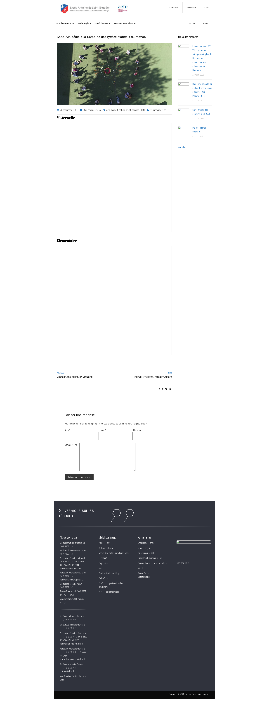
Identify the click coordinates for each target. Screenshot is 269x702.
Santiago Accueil (144, 576)
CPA (207, 8)
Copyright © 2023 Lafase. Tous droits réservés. (189, 694)
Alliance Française (144, 547)
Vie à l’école (101, 24)
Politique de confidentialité (109, 591)
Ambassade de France (146, 542)
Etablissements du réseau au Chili (150, 557)
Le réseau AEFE (104, 557)
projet (128, 109)
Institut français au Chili (146, 552)
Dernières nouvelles (92, 109)
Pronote (191, 8)
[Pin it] (166, 388)
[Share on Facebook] (159, 388)
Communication (159, 109)
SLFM (142, 109)
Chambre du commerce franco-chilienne (153, 563)
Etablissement (63, 24)
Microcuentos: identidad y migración (74, 377)
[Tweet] (163, 388)
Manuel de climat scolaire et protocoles (113, 552)
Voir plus (182, 147)
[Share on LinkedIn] (170, 388)
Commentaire (72, 444)
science (135, 109)
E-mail (102, 430)
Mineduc (141, 568)
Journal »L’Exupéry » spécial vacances (153, 377)
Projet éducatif (104, 542)
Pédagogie (83, 24)
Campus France (143, 573)
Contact (174, 8)
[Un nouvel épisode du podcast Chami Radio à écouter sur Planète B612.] (183, 87)
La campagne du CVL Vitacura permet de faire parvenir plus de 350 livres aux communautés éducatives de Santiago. (202, 58)
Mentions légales (183, 562)
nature (122, 109)
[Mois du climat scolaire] (183, 131)
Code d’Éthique (104, 578)
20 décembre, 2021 (69, 109)
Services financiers (123, 24)
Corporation (103, 563)
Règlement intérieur (106, 547)
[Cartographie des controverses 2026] (183, 113)
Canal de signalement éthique (109, 573)
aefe (108, 109)
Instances (102, 568)
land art (114, 109)
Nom (68, 430)
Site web (136, 430)
